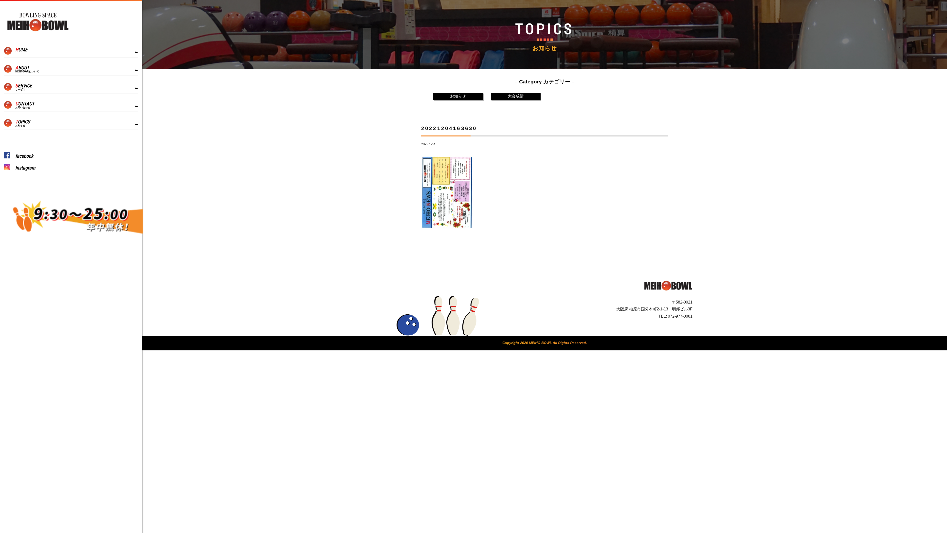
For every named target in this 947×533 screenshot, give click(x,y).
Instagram (25, 168)
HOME (21, 50)
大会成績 (516, 96)
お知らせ (458, 96)
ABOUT (27, 69)
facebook (24, 156)
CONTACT (24, 105)
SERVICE (23, 87)
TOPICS (22, 123)
